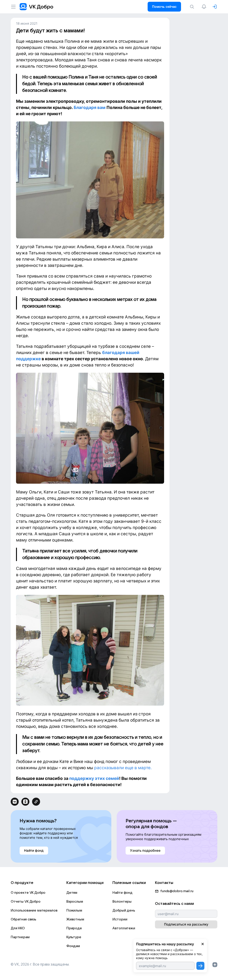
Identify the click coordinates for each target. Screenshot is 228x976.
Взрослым (74, 901)
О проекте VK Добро (28, 892)
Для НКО (18, 928)
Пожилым (74, 910)
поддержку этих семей (94, 778)
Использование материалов (34, 910)
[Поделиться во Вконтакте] (15, 802)
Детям (71, 892)
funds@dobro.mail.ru (176, 891)
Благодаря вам (90, 107)
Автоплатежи (123, 928)
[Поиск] (193, 7)
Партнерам (20, 937)
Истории (119, 919)
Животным (75, 919)
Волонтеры (122, 901)
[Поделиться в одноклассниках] (25, 802)
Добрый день (123, 910)
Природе (74, 928)
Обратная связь (23, 919)
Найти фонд (122, 892)
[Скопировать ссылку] (36, 802)
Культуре (73, 937)
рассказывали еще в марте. (123, 767)
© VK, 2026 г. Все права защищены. (40, 964)
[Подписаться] (200, 966)
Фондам (73, 946)
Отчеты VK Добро (26, 901)
